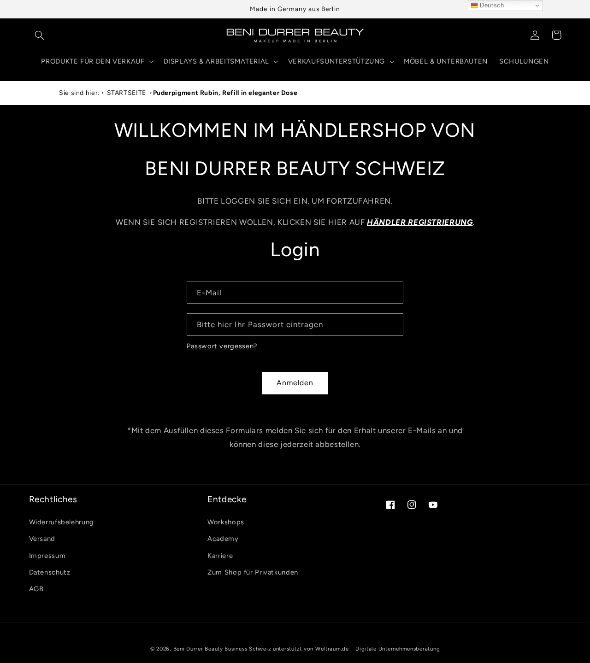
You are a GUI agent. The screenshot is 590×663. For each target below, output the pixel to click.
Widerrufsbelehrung (61, 522)
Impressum (47, 556)
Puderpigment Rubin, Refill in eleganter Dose (225, 93)
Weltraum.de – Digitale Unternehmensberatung (377, 648)
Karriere (220, 556)
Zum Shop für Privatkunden (252, 572)
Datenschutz (50, 572)
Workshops (225, 522)
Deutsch (491, 5)
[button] (39, 35)
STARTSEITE (126, 93)
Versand (42, 538)
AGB (36, 589)
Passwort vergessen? (222, 346)
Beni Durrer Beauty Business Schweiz (222, 648)
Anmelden (295, 382)
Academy (222, 538)
